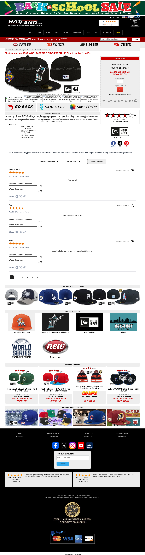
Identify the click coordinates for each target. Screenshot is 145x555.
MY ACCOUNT (115, 17)
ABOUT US (88, 437)
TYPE (88, 32)
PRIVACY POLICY (53, 434)
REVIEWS (19, 437)
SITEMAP (78, 554)
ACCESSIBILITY (69, 554)
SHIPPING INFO (122, 434)
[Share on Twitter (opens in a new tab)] (20, 196)
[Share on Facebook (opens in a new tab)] (17, 197)
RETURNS (54, 437)
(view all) (80, 407)
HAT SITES (122, 437)
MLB (31, 32)
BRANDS (77, 32)
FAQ (20, 434)
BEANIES (107, 32)
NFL (39, 32)
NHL (56, 32)
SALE (118, 32)
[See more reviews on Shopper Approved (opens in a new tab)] (24, 197)
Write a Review (97, 161)
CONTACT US (88, 434)
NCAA (65, 32)
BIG (96, 32)
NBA (48, 32)
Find (136, 39)
